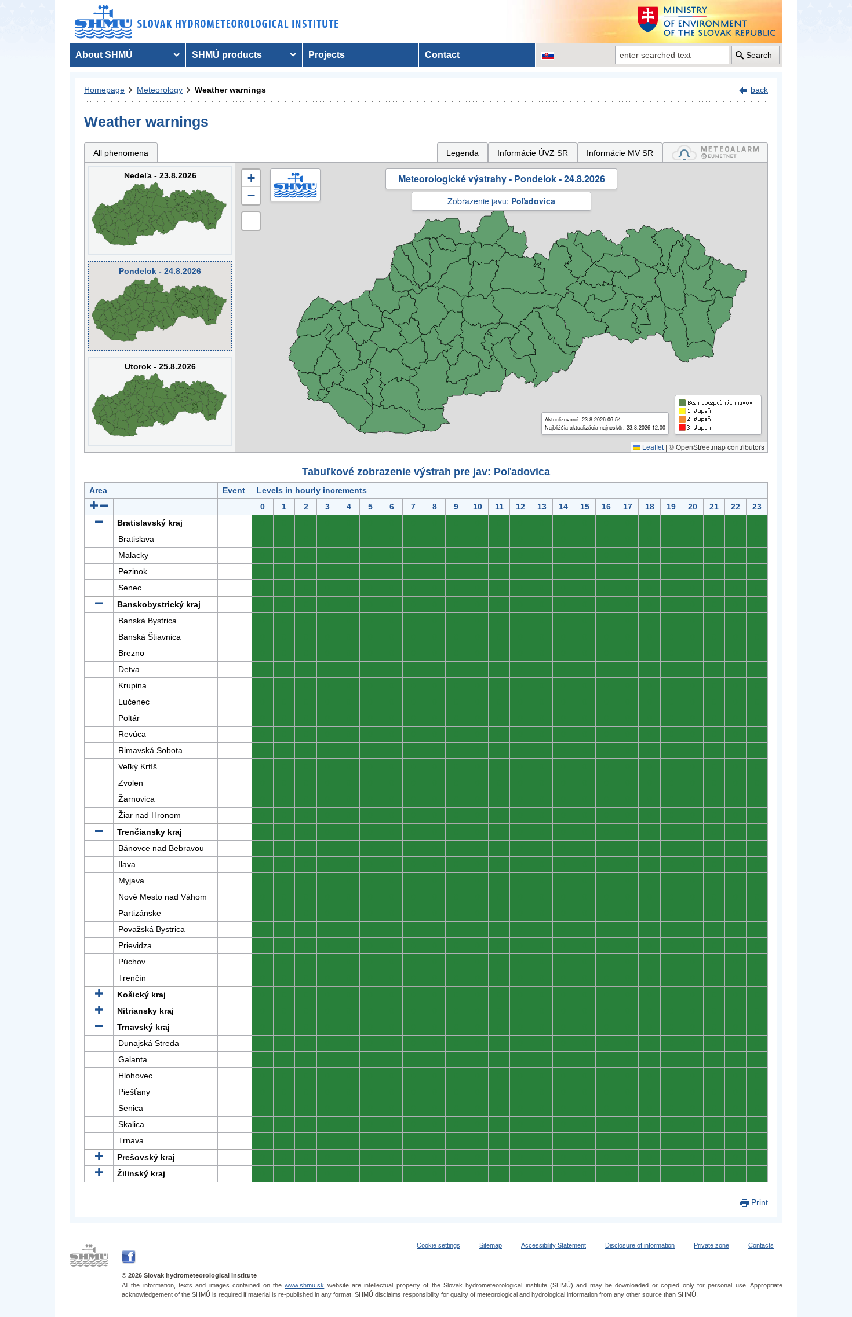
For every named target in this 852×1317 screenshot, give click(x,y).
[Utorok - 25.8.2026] (160, 401)
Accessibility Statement (553, 1245)
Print (759, 1202)
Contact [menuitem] (442, 55)
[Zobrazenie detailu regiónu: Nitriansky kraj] (99, 1010)
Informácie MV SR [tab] (620, 152)
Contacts (761, 1245)
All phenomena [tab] (120, 152)
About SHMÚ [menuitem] (104, 55)
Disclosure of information (640, 1245)
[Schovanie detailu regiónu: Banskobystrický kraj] (99, 604)
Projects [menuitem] (326, 55)
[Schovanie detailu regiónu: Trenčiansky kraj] (99, 832)
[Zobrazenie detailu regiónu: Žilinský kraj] (99, 1173)
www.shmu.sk (304, 1285)
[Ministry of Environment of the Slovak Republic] (707, 22)
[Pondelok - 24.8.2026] (160, 306)
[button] (251, 178)
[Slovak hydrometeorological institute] (207, 21)
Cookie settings (438, 1245)
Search (759, 55)
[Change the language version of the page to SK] (547, 55)
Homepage (104, 89)
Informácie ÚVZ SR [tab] (532, 152)
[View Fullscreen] (251, 221)
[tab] (715, 152)
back (759, 89)
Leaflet (652, 447)
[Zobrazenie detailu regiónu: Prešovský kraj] (99, 1157)
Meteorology (160, 89)
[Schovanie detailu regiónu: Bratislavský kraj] (99, 522)
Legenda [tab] (462, 152)
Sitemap (490, 1245)
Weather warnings (230, 89)
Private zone (711, 1245)
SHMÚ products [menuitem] (227, 55)
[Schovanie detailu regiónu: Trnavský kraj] (99, 1027)
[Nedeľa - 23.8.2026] (160, 210)
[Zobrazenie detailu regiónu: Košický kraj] (99, 994)
